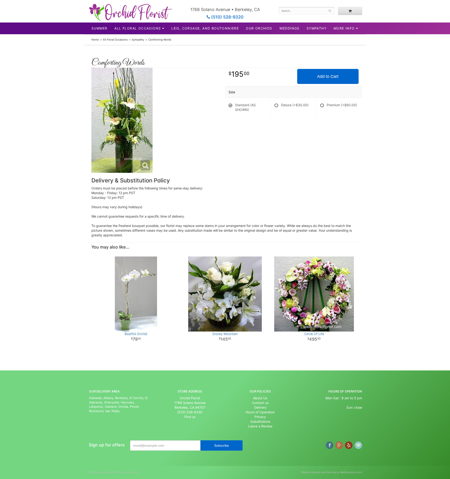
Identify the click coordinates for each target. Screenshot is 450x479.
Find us (189, 417)
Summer (99, 28)
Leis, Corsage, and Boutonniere (205, 28)
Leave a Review (260, 426)
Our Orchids (259, 28)
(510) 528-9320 (227, 17)
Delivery (260, 407)
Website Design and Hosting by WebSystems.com (332, 472)
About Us (260, 398)
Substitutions (260, 421)
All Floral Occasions (137, 28)
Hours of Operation (260, 412)
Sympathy (316, 28)
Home (95, 39)
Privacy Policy (130, 472)
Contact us (260, 403)
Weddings (289, 28)
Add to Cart (327, 76)
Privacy (260, 417)
